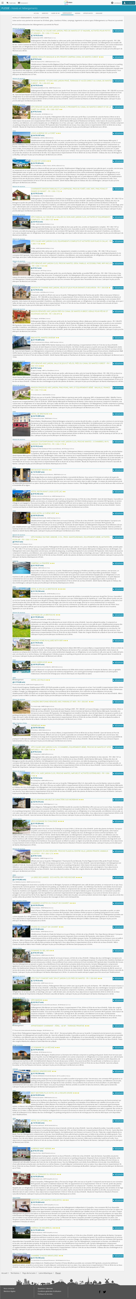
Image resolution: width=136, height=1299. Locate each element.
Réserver (119, 31)
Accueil (4, 1273)
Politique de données (45, 1294)
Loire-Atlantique (45, 1273)
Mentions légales (9, 1291)
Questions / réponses (45, 1288)
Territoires (15, 1273)
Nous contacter (9, 1288)
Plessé (58, 1273)
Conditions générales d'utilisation (49, 1291)
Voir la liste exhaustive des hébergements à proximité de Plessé (35, 25)
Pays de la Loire (28, 1273)
